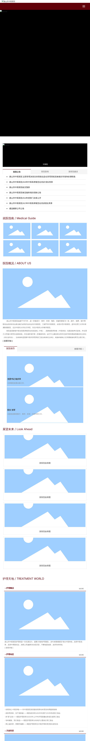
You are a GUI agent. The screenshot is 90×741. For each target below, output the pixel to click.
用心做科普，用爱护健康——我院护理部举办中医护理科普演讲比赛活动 (31, 724)
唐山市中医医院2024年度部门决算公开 (25, 198)
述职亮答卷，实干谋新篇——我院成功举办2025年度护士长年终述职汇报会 (32, 713)
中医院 (45, 164)
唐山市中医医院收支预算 (19, 187)
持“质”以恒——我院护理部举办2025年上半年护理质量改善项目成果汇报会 (32, 717)
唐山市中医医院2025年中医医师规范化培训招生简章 (30, 203)
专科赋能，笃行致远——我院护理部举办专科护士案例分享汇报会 (29, 720)
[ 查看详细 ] (8, 341)
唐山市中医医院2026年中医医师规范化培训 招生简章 (31, 182)
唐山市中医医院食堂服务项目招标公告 (25, 193)
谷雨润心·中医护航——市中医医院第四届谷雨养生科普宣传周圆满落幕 (31, 709)
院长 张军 (11, 410)
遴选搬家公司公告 (16, 209)
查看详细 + (79, 349)
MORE (81, 589)
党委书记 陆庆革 (14, 379)
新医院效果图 (45, 463)
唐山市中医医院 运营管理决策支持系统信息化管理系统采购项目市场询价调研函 (42, 177)
